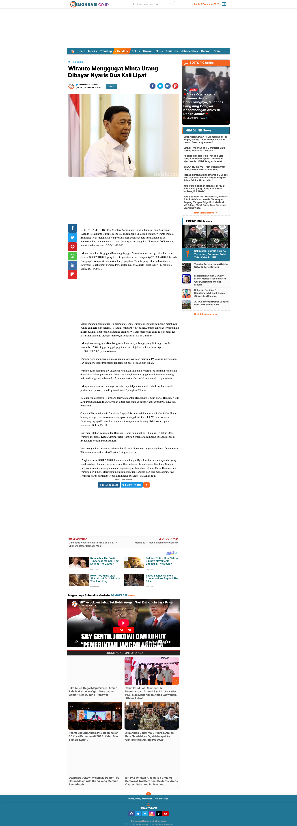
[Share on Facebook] (152, 86)
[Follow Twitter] (138, 813)
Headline (122, 51)
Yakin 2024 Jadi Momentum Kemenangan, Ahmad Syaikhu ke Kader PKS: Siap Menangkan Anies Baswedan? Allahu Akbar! (151, 693)
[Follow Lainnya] (146, 485)
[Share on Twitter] (160, 86)
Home (81, 51)
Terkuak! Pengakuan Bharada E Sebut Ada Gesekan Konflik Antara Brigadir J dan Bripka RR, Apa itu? (205, 177)
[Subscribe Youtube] (165, 813)
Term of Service (160, 798)
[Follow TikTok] (159, 813)
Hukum (148, 51)
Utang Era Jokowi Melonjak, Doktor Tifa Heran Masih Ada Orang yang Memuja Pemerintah (94, 781)
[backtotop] (148, 795)
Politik (136, 51)
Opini (217, 51)
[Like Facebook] (131, 813)
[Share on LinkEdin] (167, 86)
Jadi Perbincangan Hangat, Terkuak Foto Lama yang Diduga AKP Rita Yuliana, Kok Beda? (204, 188)
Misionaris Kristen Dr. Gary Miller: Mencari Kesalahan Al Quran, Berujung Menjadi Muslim (210, 280)
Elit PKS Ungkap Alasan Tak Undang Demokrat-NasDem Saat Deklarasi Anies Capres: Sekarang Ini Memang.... (151, 781)
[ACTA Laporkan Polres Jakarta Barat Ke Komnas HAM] (186, 304)
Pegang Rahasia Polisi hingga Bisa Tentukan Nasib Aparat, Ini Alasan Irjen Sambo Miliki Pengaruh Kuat (203, 158)
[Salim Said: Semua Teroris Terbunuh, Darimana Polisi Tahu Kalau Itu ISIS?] (206, 238)
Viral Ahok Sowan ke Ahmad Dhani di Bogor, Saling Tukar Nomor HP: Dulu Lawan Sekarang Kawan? (205, 139)
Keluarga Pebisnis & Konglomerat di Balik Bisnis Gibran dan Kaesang (209, 293)
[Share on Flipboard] (175, 86)
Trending (106, 51)
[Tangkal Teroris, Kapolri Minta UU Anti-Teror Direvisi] (186, 267)
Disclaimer (147, 798)
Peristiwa (172, 51)
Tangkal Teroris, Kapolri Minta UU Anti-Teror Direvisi (211, 266)
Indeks (92, 51)
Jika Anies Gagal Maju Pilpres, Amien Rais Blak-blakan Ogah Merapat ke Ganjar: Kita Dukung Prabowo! (93, 691)
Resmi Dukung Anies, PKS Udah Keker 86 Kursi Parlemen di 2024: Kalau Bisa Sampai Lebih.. (93, 736)
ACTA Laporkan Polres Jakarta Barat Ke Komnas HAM (211, 303)
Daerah (206, 51)
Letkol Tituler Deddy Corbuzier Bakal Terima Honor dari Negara (204, 149)
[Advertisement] (148, 27)
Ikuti (111, 86)
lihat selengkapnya (204, 212)
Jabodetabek (189, 51)
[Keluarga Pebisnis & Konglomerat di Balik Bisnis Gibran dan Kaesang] (186, 293)
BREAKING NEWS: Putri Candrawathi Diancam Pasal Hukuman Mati (204, 168)
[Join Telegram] (145, 813)
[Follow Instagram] (152, 813)
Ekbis (159, 51)
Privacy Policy (134, 798)
